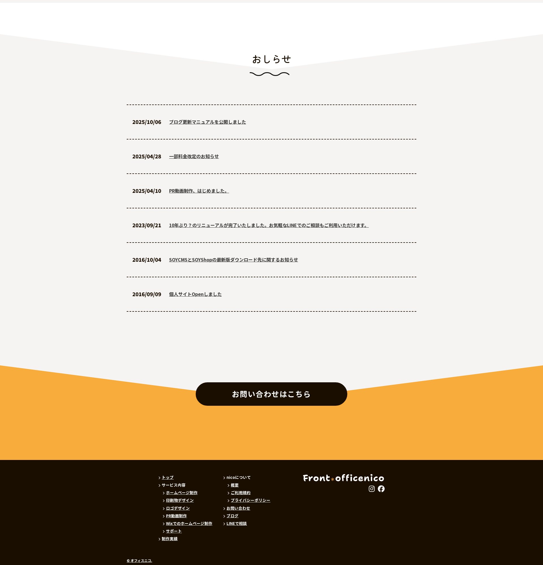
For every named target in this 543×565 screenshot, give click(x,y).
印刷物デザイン (180, 500)
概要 (235, 485)
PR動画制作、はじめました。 (199, 190)
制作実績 (170, 538)
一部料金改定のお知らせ (194, 156)
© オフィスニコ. (139, 560)
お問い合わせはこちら (271, 393)
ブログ (232, 515)
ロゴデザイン (178, 508)
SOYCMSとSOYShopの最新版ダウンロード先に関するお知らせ (233, 259)
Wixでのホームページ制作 (189, 523)
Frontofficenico (344, 478)
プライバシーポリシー (250, 500)
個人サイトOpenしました (195, 294)
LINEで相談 (237, 523)
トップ (168, 477)
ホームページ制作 (182, 492)
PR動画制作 (176, 515)
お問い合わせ (238, 508)
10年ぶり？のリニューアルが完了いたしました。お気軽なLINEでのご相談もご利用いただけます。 (269, 225)
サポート (174, 531)
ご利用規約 (241, 492)
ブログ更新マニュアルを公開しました (207, 121)
